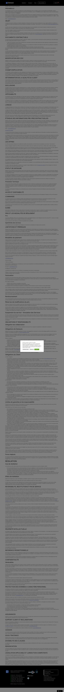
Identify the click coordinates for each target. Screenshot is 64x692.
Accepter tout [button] (37, 349)
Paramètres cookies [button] (25, 349)
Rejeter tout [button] (32, 349)
